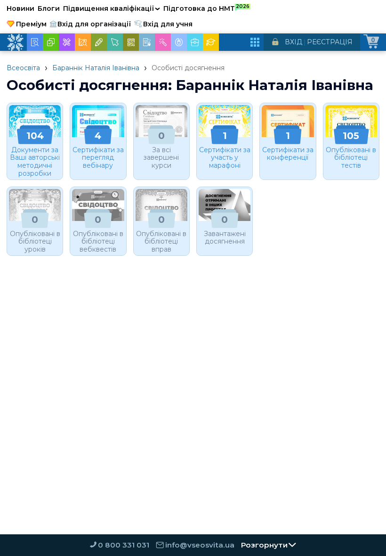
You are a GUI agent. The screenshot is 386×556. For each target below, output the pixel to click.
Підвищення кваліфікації (111, 8)
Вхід (293, 42)
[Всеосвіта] (15, 42)
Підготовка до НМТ (206, 8)
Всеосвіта (23, 68)
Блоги (49, 8)
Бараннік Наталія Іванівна (95, 68)
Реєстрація (330, 42)
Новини (20, 8)
